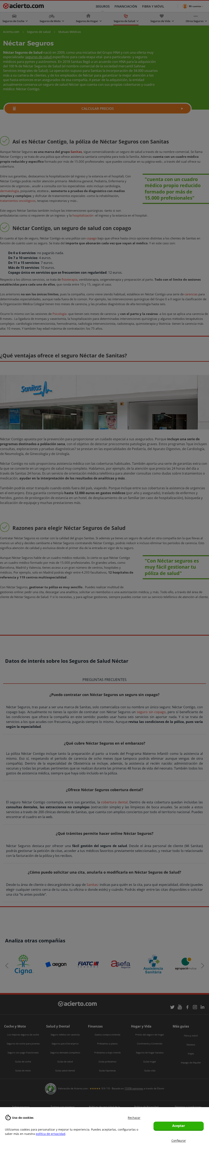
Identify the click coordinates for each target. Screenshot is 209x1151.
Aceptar (178, 1125)
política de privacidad (50, 1134)
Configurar (178, 1140)
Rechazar (134, 1118)
